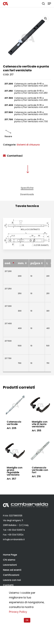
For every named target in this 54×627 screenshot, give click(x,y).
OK (27, 620)
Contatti (8, 585)
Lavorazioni (10, 565)
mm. (21, 263)
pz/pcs (35, 263)
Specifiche (27, 188)
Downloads (27, 194)
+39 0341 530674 (16, 529)
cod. (8, 263)
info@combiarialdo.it (14, 539)
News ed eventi (12, 570)
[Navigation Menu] (49, 3)
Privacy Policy (18, 612)
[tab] (27, 187)
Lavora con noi (12, 580)
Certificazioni (11, 575)
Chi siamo (9, 559)
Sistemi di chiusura (28, 144)
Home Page (10, 554)
